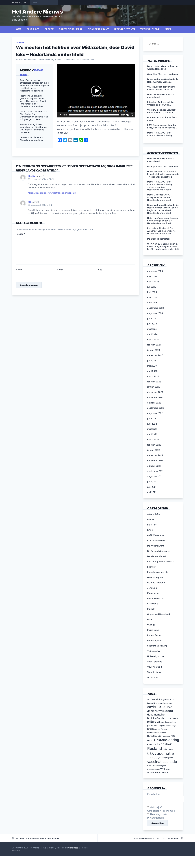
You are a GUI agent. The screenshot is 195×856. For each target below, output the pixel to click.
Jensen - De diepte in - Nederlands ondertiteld (32, 138)
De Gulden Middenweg (158, 551)
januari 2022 (153, 450)
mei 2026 (152, 276)
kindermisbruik (153, 733)
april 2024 (152, 334)
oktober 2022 (154, 402)
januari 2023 (153, 386)
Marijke (32, 176)
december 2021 (155, 455)
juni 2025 (152, 292)
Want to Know (154, 672)
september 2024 (155, 308)
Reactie (20, 234)
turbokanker (168, 749)
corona (168, 703)
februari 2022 (154, 444)
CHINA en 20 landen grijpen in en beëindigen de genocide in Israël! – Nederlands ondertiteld (163, 246)
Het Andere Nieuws (37, 11)
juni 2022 (152, 423)
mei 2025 (152, 297)
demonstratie (156, 711)
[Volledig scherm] (132, 114)
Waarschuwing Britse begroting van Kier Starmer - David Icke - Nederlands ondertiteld (34, 128)
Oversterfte (153, 744)
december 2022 (155, 392)
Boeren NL (151, 703)
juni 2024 (152, 323)
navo (150, 740)
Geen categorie (155, 577)
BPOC (150, 530)
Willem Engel (154, 772)
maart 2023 (153, 376)
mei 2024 (152, 329)
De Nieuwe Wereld (156, 556)
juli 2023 (151, 360)
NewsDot (16, 850)
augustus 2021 (154, 476)
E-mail (60, 269)
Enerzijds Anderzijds (157, 572)
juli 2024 (151, 318)
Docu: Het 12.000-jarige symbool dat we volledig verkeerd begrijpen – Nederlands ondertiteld (159, 185)
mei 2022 (152, 429)
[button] (96, 91)
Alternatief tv (153, 514)
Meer (168, 29)
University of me (155, 656)
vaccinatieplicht (166, 758)
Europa (155, 721)
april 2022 (152, 434)
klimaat (163, 733)
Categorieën (157, 817)
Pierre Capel (153, 630)
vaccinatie (164, 753)
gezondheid (152, 725)
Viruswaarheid (154, 666)
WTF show (152, 677)
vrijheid (163, 766)
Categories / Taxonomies (161, 810)
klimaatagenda (154, 736)
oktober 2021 (154, 466)
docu (169, 711)
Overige (20, 42)
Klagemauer (153, 593)
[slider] (94, 114)
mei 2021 (151, 492)
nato (173, 736)
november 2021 (155, 460)
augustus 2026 (155, 271)
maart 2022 (153, 439)
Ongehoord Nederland (158, 614)
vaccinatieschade (162, 761)
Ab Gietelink (154, 699)
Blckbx (49, 29)
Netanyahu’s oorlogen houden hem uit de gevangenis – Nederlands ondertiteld (162, 221)
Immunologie (171, 726)
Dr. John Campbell (156, 718)
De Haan (167, 707)
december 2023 (155, 355)
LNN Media (152, 603)
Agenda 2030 (168, 699)
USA (150, 754)
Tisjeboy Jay (153, 651)
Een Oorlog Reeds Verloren (160, 561)
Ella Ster (151, 566)
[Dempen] (127, 114)
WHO (168, 769)
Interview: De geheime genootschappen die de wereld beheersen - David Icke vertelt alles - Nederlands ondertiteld (33, 101)
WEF (163, 769)
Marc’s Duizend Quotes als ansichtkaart (160, 159)
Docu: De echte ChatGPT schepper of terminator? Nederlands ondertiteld (160, 197)
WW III (165, 772)
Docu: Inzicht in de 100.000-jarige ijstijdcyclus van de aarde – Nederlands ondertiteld (163, 174)
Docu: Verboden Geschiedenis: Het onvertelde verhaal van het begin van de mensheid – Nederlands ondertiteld (163, 209)
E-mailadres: (154, 794)
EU (148, 722)
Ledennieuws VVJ (124, 29)
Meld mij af (155, 807)
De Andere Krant (98, 29)
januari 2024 (153, 350)
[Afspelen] (60, 114)
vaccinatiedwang (153, 758)
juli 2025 (151, 287)
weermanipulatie (153, 769)
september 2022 (155, 408)
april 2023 (152, 371)
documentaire (156, 714)
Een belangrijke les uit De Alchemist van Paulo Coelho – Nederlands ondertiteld (162, 231)
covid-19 (154, 707)
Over (149, 619)
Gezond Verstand (156, 582)
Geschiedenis (170, 722)
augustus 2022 (155, 413)
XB (29, 202)
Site (100, 269)
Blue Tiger (33, 29)
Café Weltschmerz (71, 29)
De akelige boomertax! (158, 238)
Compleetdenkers (156, 540)
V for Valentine (150, 29)
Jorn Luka (152, 588)
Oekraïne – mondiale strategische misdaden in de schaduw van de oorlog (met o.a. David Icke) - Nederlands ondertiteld (34, 85)
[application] (96, 90)
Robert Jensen (154, 640)
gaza (162, 722)
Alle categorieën (158, 814)
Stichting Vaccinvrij (157, 645)
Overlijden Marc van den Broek (162, 166)
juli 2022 (151, 418)
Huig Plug (162, 726)
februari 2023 (154, 381)
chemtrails (160, 703)
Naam (19, 269)
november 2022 (155, 397)
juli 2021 (151, 481)
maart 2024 (153, 339)
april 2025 (152, 302)
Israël (150, 729)
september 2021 (155, 471)
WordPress (73, 848)
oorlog (173, 740)
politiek (166, 744)
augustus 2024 (155, 313)
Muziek (151, 609)
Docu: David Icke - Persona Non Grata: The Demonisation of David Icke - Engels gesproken (34, 115)
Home (18, 29)
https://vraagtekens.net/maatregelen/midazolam (52, 192)
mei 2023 (152, 365)
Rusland (154, 748)
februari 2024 (154, 344)
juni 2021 (152, 487)
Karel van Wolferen (160, 729)
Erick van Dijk (172, 718)
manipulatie (166, 736)
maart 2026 (153, 281)
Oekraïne (161, 740)
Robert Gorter (154, 635)
